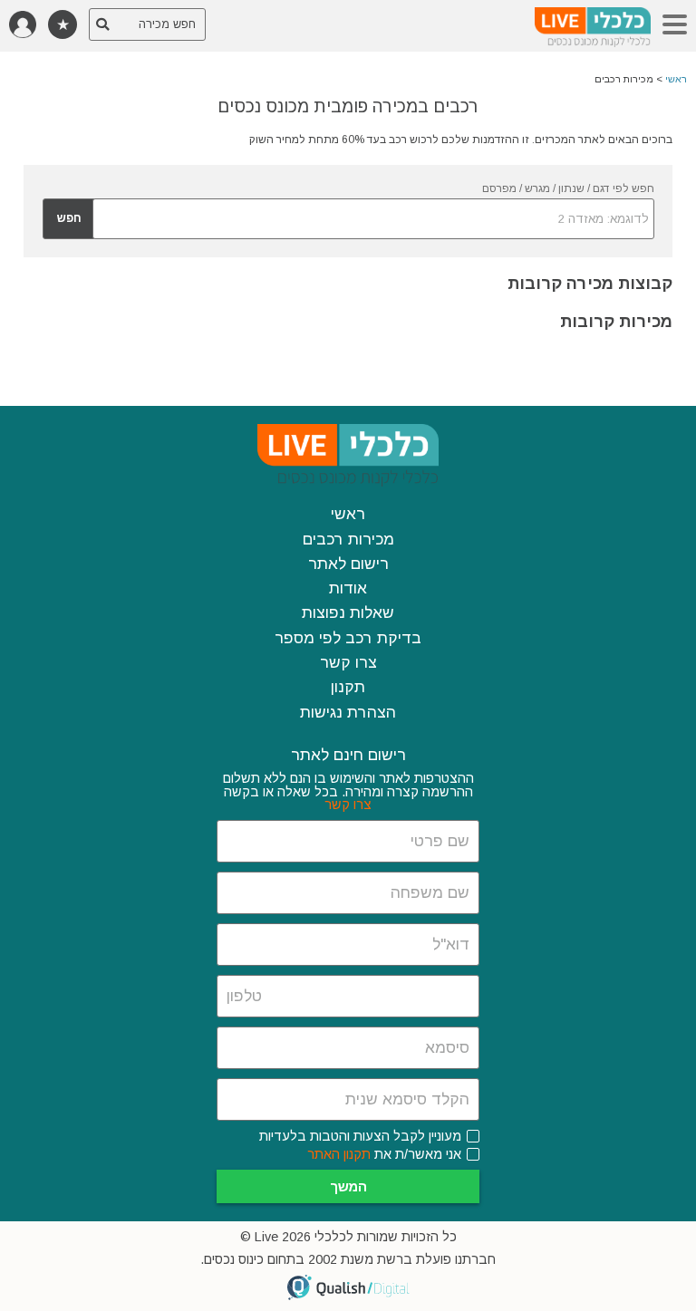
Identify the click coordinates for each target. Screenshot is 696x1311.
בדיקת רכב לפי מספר (348, 638)
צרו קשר (348, 662)
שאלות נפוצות (348, 612)
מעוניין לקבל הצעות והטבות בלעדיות (360, 1136)
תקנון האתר (339, 1154)
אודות (348, 588)
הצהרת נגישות (348, 712)
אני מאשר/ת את (384, 1154)
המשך (348, 1186)
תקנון (348, 687)
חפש (69, 218)
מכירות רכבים (348, 539)
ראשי (676, 78)
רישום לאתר (348, 563)
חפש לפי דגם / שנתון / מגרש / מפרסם (568, 188)
